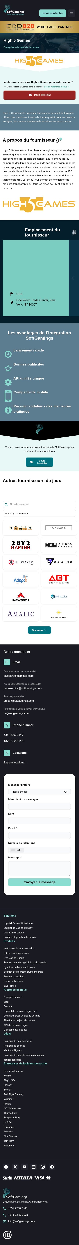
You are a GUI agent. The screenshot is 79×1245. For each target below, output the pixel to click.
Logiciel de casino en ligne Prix (20, 1011)
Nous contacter (52, 13)
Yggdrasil (9, 1099)
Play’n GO (9, 1080)
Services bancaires (14, 976)
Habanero (9, 1145)
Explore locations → (16, 762)
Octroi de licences (13, 981)
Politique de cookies (14, 1045)
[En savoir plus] (21, 527)
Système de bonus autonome (19, 967)
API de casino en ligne (16, 1025)
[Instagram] (43, 1167)
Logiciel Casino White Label (18, 923)
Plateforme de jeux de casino (19, 1020)
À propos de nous (13, 997)
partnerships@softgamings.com (23, 688)
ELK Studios (10, 1136)
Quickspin (9, 1127)
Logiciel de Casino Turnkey (18, 928)
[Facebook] (6, 1167)
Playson (8, 1085)
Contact (8, 1006)
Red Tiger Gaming (13, 1094)
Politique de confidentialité (18, 1041)
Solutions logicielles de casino (20, 937)
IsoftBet (8, 1122)
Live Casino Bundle (14, 958)
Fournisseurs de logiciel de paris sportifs (25, 962)
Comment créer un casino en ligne (22, 1015)
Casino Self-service (14, 932)
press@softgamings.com (19, 700)
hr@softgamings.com (17, 713)
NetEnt (7, 1075)
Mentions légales (13, 1050)
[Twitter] (15, 1167)
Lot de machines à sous (16, 953)
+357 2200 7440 (13, 734)
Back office (10, 985)
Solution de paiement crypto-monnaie (23, 971)
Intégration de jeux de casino (19, 948)
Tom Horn (9, 1141)
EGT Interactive (12, 1108)
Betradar (8, 1131)
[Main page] (16, 10)
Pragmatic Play (12, 1117)
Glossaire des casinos (15, 1029)
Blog (6, 1001)
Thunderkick (10, 1113)
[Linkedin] (33, 1167)
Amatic (7, 1103)
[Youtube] (24, 1167)
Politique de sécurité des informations (24, 1055)
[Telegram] (52, 1167)
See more (38, 630)
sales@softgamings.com (19, 675)
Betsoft (7, 1089)
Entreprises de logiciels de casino (21, 47)
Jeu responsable (12, 1059)
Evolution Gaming (13, 1071)
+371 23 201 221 (14, 740)
